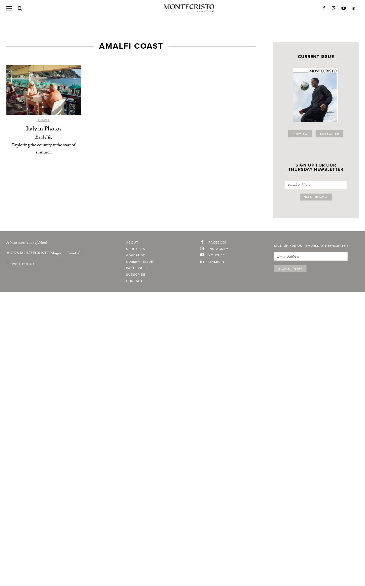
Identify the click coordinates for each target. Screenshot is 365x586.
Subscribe (329, 134)
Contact (134, 281)
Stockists (135, 249)
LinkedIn (353, 8)
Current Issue (139, 262)
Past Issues (137, 268)
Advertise (135, 255)
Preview (300, 134)
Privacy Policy (20, 264)
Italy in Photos (43, 128)
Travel (44, 120)
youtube (216, 255)
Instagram (333, 8)
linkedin (216, 262)
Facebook (323, 8)
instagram (218, 249)
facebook (217, 242)
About (132, 242)
